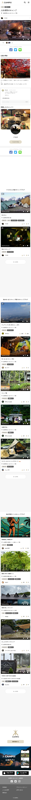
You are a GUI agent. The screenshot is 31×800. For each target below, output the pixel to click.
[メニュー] (29, 2)
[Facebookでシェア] (11, 49)
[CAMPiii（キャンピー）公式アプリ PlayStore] (23, 773)
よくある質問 (5, 790)
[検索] (25, 2)
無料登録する (15, 741)
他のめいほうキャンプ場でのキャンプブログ (15, 299)
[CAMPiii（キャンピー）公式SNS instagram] (19, 781)
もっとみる (15, 261)
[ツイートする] (15, 49)
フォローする (15, 142)
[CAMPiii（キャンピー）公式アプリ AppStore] (8, 773)
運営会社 (4, 792)
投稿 (27, 101)
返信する (7, 95)
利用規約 (4, 787)
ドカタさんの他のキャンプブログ (15, 189)
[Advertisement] (15, 172)
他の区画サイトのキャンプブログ (15, 514)
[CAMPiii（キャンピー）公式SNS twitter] (15, 781)
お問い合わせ (19, 790)
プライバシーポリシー (21, 787)
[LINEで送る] (20, 49)
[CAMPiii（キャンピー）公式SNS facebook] (12, 781)
